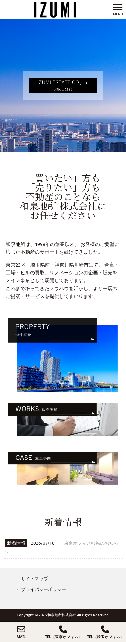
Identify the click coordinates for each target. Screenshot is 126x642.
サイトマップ (34, 578)
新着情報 (16, 543)
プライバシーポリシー (43, 589)
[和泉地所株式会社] (55, 9)
